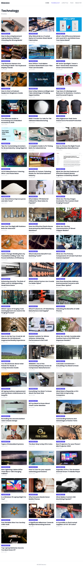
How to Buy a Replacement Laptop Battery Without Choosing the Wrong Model (11, 38)
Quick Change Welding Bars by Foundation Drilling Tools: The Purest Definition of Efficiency (13, 256)
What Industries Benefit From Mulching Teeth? (40, 255)
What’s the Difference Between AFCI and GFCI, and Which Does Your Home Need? (68, 38)
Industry (78, 3)
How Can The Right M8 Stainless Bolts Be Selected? (13, 227)
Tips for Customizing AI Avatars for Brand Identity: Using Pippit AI (14, 147)
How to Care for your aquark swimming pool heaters (40, 471)
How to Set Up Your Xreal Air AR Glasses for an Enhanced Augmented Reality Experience (13, 338)
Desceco (5, 3)
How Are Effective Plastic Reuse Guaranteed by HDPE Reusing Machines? (41, 228)
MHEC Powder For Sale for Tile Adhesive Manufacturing (40, 119)
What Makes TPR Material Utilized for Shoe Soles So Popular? (38, 201)
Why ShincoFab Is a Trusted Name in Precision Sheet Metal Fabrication (40, 38)
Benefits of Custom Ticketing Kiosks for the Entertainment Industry (40, 173)
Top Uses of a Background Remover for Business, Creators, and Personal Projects (68, 93)
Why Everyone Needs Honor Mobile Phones (39, 498)
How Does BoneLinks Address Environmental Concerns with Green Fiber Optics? (67, 283)
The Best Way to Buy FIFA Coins (40, 444)
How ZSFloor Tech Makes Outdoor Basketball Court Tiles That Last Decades (40, 66)
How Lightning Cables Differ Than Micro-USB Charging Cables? (12, 472)
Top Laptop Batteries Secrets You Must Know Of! (12, 549)
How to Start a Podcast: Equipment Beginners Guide (12, 92)
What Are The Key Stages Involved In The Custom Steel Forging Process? (67, 201)
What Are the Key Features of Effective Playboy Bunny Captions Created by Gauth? (67, 173)
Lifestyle (65, 3)
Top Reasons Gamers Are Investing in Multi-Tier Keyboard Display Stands (13, 66)
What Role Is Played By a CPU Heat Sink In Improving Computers (67, 393)
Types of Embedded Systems (12, 444)
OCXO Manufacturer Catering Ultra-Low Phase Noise (12, 172)
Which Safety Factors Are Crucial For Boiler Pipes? (41, 282)
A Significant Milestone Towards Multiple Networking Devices (41, 523)
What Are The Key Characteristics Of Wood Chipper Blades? (65, 228)
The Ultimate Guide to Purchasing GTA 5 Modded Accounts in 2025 (11, 120)
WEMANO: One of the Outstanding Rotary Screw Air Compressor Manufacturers (40, 366)
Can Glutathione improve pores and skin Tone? (13, 200)
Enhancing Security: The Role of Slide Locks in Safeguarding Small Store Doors (13, 283)
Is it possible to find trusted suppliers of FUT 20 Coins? (66, 523)
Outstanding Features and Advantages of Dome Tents (66, 420)
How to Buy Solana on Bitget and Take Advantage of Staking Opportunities (41, 93)
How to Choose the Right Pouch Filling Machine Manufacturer (68, 147)
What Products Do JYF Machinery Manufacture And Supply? (41, 310)
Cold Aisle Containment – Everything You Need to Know (67, 365)
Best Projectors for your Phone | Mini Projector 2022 (68, 445)
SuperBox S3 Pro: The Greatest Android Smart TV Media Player (68, 471)
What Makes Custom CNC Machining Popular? (66, 498)
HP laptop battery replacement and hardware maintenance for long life (13, 393)
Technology (55, 3)
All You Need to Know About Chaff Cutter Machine (39, 404)
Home (47, 3)
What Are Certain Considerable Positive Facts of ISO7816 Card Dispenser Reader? (68, 338)
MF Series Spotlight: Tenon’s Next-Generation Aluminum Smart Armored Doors (67, 66)
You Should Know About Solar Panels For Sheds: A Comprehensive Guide (12, 366)
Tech (71, 3)
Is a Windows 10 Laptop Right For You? (13, 498)
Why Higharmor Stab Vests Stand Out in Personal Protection (68, 119)
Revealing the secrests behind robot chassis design (13, 420)
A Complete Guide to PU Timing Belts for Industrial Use (41, 147)
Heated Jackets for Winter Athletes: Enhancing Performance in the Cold (39, 338)
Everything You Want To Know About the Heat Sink (40, 392)
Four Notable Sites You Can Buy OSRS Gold (13, 523)
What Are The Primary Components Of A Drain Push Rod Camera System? (69, 256)
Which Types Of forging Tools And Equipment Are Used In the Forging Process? (13, 311)
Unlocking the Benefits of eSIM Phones (67, 310)
